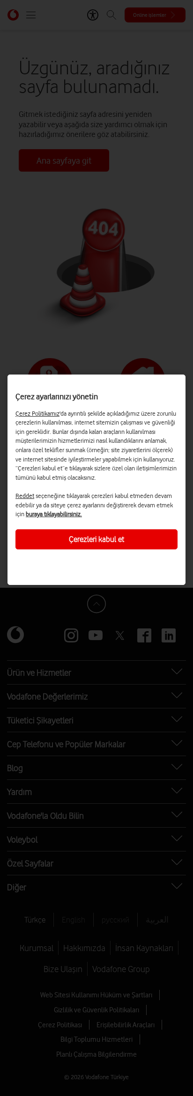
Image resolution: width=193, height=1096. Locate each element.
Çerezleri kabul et (96, 539)
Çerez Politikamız (37, 413)
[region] (96, 480)
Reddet (24, 495)
